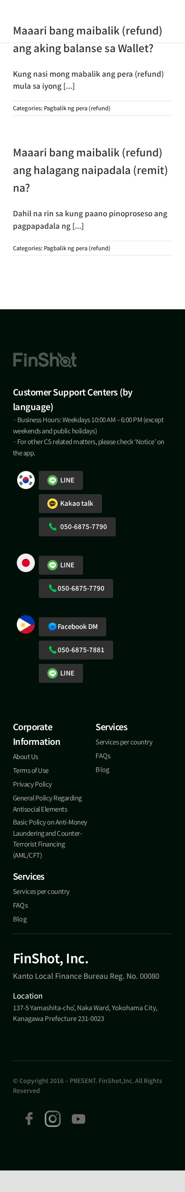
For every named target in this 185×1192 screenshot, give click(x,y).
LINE (66, 479)
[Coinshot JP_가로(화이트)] (45, 20)
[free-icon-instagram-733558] (53, 1114)
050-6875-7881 (81, 649)
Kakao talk (75, 502)
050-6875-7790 (82, 526)
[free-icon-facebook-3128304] (29, 1114)
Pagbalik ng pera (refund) (77, 108)
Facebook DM (78, 626)
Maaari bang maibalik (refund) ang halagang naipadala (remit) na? (90, 169)
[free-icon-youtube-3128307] (78, 1114)
